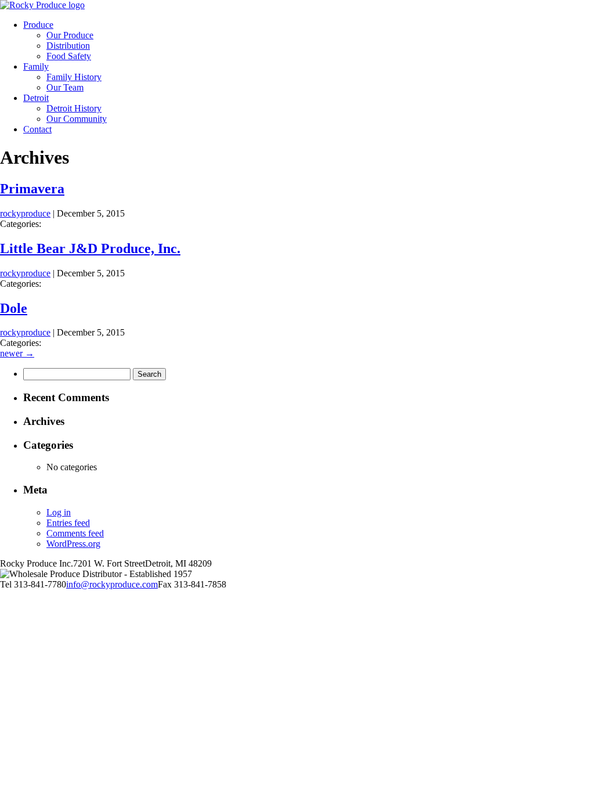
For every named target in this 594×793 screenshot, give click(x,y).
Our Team (65, 87)
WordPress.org (73, 544)
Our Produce (69, 35)
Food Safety (68, 56)
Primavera (32, 188)
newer (17, 353)
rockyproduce (25, 213)
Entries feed (68, 523)
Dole (13, 308)
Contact (37, 129)
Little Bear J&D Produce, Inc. (90, 248)
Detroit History (74, 108)
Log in (58, 512)
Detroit (36, 98)
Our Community (76, 119)
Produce (38, 25)
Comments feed (75, 533)
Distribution (68, 46)
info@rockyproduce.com (112, 584)
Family (36, 66)
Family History (74, 77)
